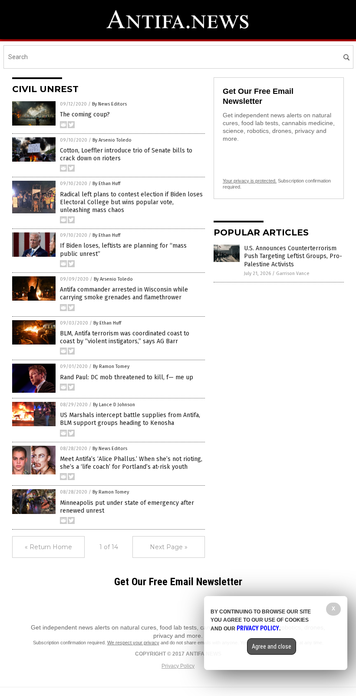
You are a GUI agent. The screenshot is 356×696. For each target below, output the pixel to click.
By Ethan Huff (106, 183)
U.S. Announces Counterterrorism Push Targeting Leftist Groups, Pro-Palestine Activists (293, 256)
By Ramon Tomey (111, 366)
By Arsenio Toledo (112, 140)
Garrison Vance (293, 273)
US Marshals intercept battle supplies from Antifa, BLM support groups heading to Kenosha (130, 419)
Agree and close (271, 646)
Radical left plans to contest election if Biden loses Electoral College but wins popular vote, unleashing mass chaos (131, 202)
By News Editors (109, 104)
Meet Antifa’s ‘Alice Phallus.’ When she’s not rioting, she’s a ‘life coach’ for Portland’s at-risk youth (131, 463)
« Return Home (48, 547)
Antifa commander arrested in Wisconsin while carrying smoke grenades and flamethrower (124, 293)
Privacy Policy (178, 666)
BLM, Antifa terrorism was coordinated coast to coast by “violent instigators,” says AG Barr (124, 337)
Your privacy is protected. (250, 180)
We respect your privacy (133, 642)
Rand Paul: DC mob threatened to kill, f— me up (126, 377)
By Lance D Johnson (114, 405)
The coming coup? (85, 114)
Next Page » (169, 547)
